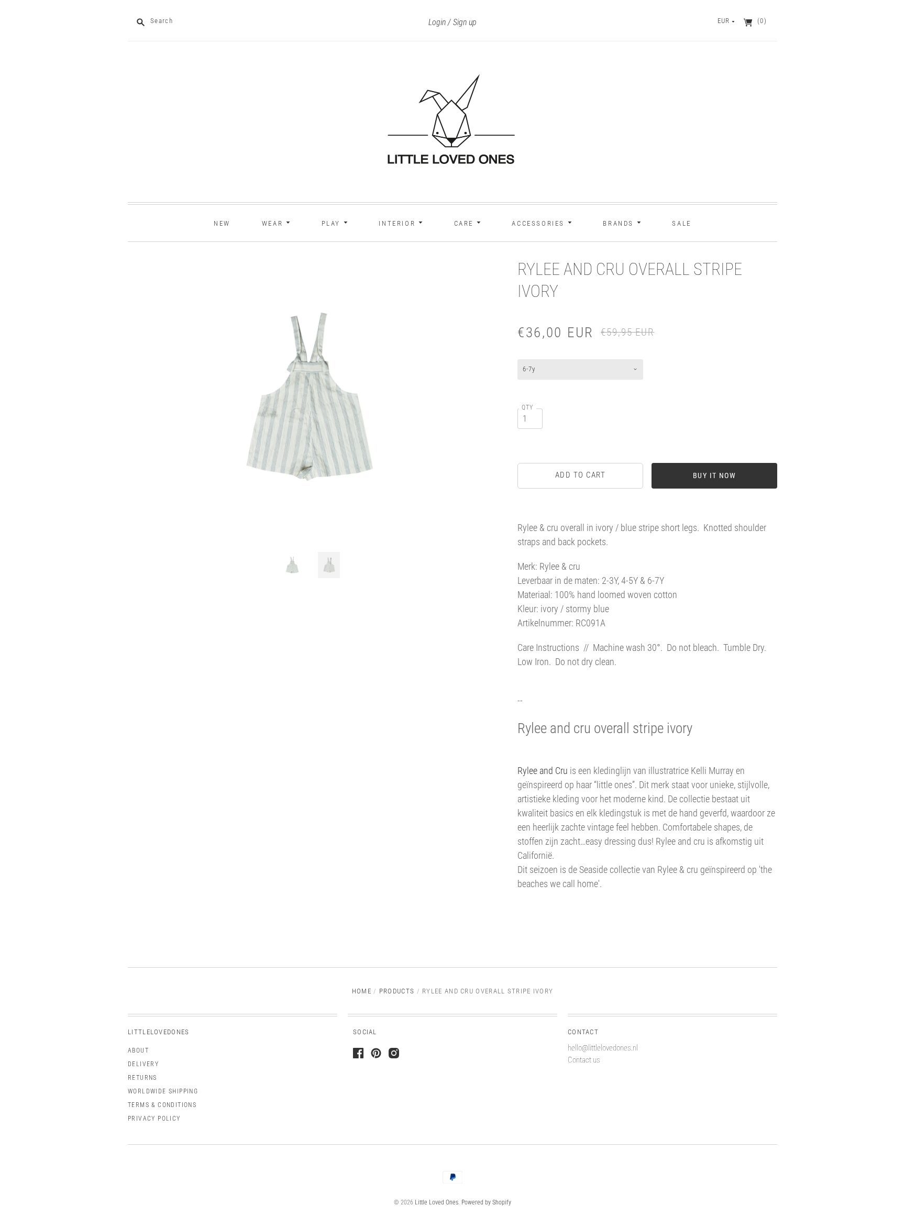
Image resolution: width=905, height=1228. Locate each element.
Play (333, 223)
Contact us (584, 1060)
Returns (142, 1077)
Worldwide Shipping (163, 1091)
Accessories (539, 223)
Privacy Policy (154, 1118)
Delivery (143, 1064)
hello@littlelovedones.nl (603, 1048)
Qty (528, 407)
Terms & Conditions (162, 1105)
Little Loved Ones (436, 1202)
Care (465, 223)
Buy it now (714, 475)
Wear (274, 223)
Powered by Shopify (486, 1202)
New (222, 223)
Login (437, 22)
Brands (619, 223)
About (138, 1050)
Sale (681, 223)
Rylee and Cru (542, 770)
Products (396, 991)
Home (361, 991)
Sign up (465, 22)
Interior (398, 223)
